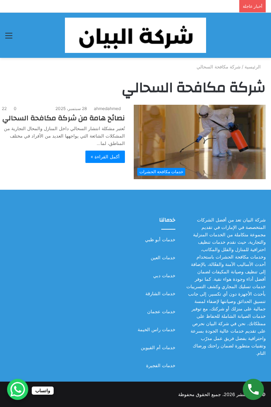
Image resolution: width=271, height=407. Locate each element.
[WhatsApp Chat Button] (17, 389)
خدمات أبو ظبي (160, 239)
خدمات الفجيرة (160, 365)
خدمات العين (163, 257)
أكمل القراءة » (105, 156)
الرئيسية (253, 66)
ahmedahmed (107, 108)
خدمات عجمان (161, 311)
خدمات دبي (164, 275)
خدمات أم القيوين (158, 347)
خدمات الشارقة (160, 293)
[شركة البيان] (135, 35)
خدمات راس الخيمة (156, 329)
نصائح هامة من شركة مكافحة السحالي (63, 117)
